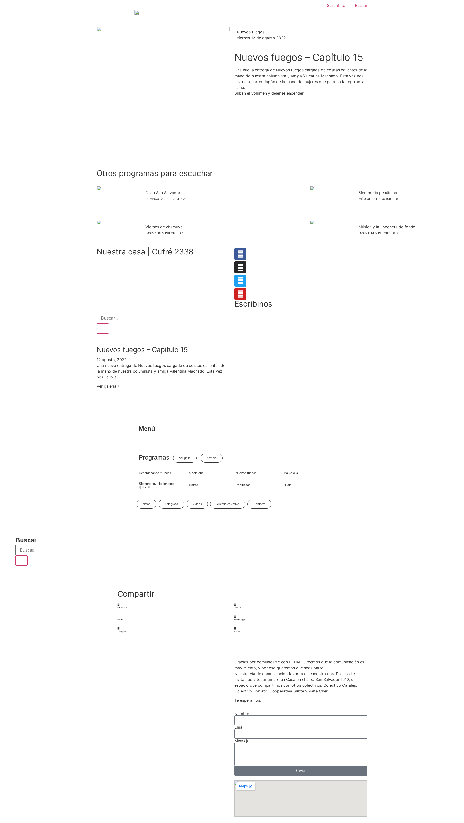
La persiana (195, 473)
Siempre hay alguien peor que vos (156, 485)
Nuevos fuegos (250, 32)
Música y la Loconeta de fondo (387, 226)
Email (239, 727)
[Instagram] (240, 267)
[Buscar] (103, 328)
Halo (288, 485)
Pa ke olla (291, 473)
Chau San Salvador (162, 192)
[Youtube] (240, 294)
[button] (173, 606)
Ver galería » (108, 386)
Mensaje (241, 741)
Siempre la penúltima (378, 192)
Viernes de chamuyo (164, 226)
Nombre (241, 713)
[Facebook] (240, 254)
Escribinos (253, 303)
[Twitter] (240, 281)
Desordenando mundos (155, 473)
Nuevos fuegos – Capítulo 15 (142, 350)
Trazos (193, 485)
